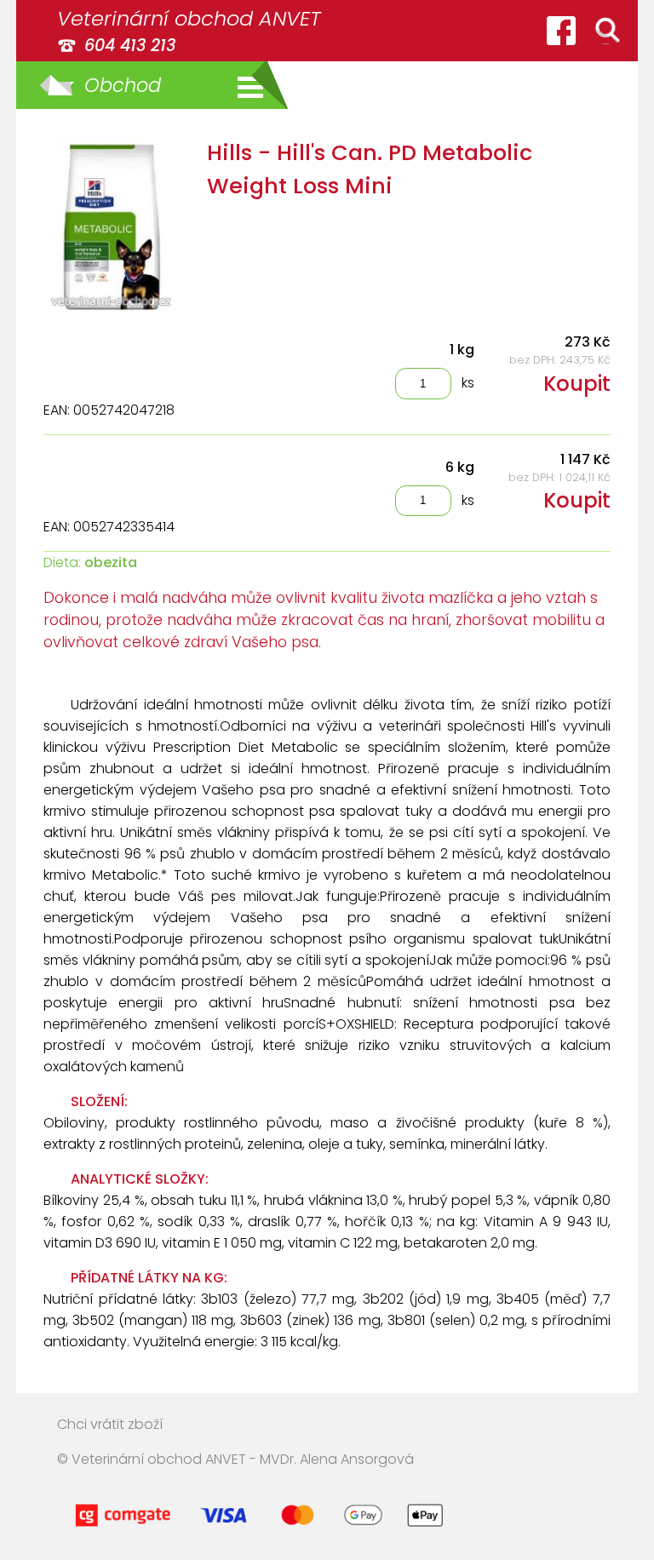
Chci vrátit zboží (110, 1424)
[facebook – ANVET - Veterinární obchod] (561, 30)
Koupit (577, 384)
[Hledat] (607, 30)
